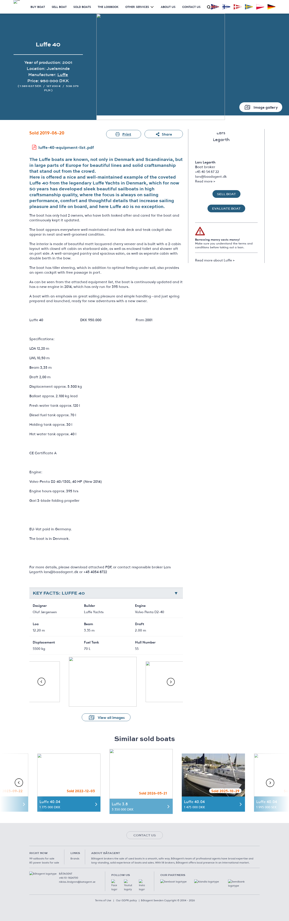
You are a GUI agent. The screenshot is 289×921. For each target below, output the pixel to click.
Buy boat (37, 7)
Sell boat (59, 7)
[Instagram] (142, 885)
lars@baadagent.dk (211, 176)
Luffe (62, 74)
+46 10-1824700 (68, 877)
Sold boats (82, 7)
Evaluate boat (226, 208)
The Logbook (108, 7)
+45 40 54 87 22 (207, 171)
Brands (74, 858)
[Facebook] (114, 885)
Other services (137, 7)
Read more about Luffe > (215, 260)
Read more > (205, 181)
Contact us (191, 7)
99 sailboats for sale (41, 858)
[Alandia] (207, 883)
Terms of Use (103, 900)
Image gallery (266, 107)
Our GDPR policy (126, 900)
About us (168, 7)
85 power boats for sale (44, 862)
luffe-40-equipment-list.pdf (66, 147)
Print (126, 133)
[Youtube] (128, 885)
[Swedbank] (241, 883)
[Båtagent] (17, 2)
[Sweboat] (173, 883)
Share (167, 133)
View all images (111, 717)
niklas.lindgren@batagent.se (77, 881)
